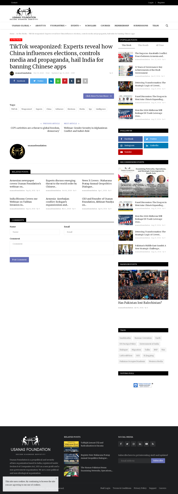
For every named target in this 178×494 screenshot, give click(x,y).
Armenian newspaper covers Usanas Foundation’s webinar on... (25, 183)
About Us (40, 25)
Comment (15, 238)
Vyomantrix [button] (57, 25)
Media (82, 109)
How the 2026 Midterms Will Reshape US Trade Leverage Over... (148, 113)
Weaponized (26, 109)
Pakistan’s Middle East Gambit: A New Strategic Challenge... (150, 247)
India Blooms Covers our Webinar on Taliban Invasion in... (24, 201)
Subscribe (158, 460)
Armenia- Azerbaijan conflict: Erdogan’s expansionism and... (57, 201)
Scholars (90, 25)
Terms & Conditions (122, 488)
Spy (90, 109)
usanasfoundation (23, 73)
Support (152, 488)
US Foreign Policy (128, 344)
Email (67, 226)
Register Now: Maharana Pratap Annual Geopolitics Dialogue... (95, 456)
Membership (122, 25)
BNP (156, 350)
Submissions (141, 25)
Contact (14, 3)
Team (156, 25)
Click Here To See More (98, 96)
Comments (18, 220)
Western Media (156, 361)
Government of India (149, 344)
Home (12, 34)
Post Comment (19, 259)
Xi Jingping (149, 355)
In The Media (21, 34)
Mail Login (105, 488)
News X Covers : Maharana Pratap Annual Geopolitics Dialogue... (97, 183)
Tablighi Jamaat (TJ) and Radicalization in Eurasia (92, 444)
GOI (138, 355)
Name (13, 226)
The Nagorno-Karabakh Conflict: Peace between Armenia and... (151, 54)
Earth (157, 338)
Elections (71, 109)
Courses (105, 25)
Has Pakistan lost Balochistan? (140, 302)
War (163, 350)
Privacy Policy (140, 488)
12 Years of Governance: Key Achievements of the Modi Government (148, 70)
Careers (162, 488)
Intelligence (101, 109)
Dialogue (124, 350)
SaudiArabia (125, 338)
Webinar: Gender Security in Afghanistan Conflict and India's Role (85, 129)
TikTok (14, 109)
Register (161, 3)
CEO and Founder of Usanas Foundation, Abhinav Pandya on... (98, 201)
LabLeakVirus (126, 355)
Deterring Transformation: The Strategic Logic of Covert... (150, 84)
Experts (39, 109)
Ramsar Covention (143, 338)
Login (150, 3)
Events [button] (75, 25)
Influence (59, 109)
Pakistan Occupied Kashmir (132, 361)
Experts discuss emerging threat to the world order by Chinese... (61, 183)
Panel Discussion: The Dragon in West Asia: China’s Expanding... (151, 98)
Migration (136, 350)
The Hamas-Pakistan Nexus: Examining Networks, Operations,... (97, 469)
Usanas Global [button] (21, 25)
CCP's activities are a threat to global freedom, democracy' (35, 129)
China (48, 109)
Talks (147, 350)
